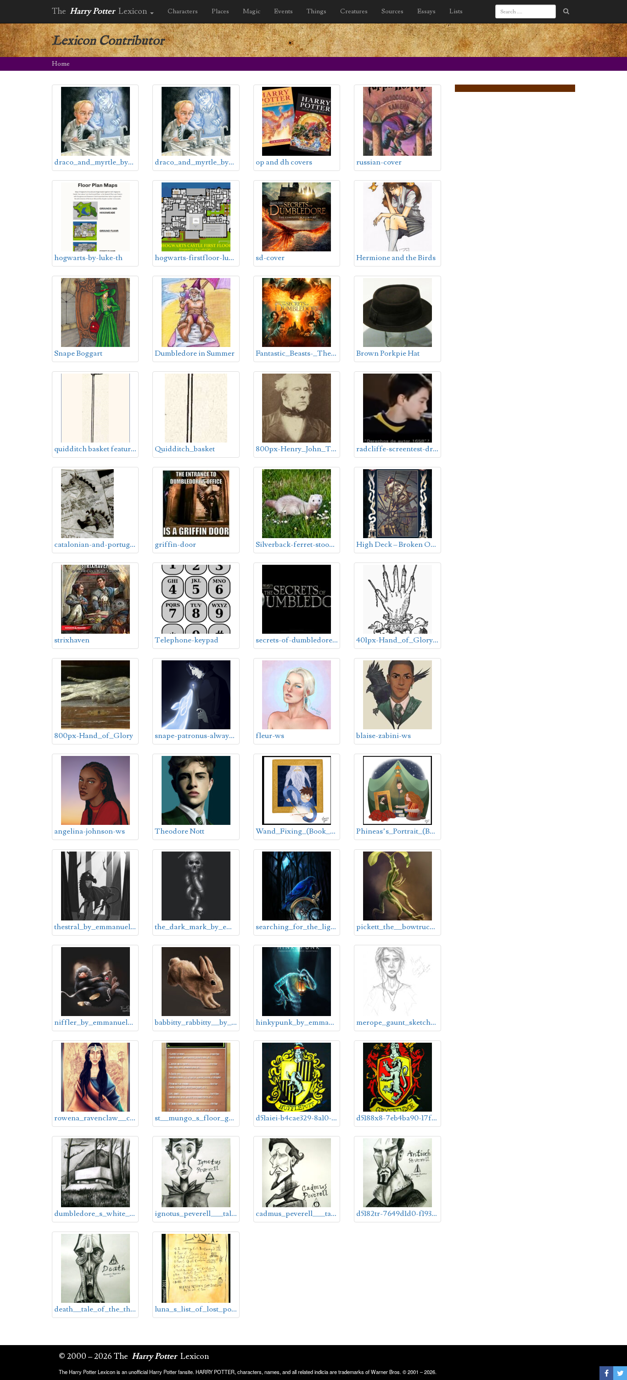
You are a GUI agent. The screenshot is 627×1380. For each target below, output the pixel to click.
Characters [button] (183, 11)
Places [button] (220, 11)
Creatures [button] (354, 11)
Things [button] (316, 11)
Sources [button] (392, 11)
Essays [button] (426, 11)
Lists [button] (456, 11)
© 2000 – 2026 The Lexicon (134, 1356)
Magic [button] (251, 11)
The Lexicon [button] (100, 11)
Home (61, 64)
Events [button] (283, 11)
